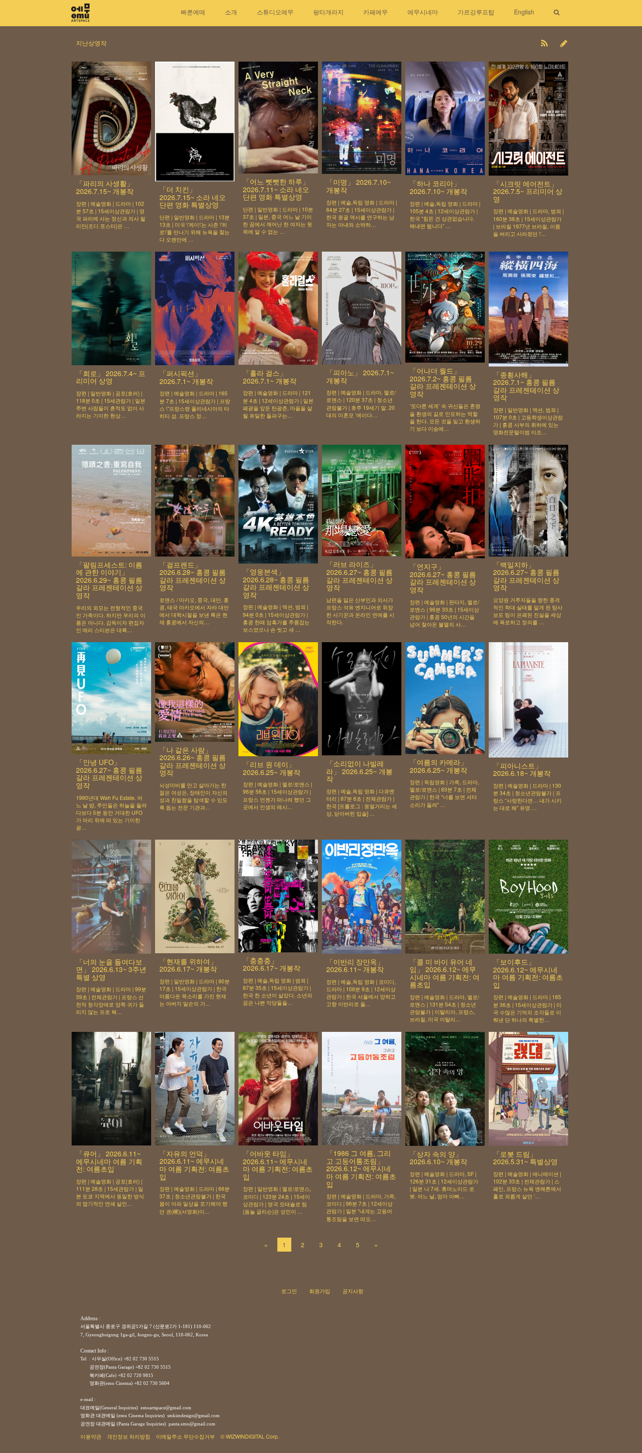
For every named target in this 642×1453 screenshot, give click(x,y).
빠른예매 (193, 11)
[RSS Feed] (544, 42)
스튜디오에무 (275, 11)
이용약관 (90, 1436)
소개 (231, 11)
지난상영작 (91, 42)
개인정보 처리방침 (128, 1436)
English (524, 11)
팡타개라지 (328, 11)
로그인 (289, 1290)
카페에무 (375, 11)
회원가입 (319, 1290)
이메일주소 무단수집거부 (185, 1436)
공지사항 (352, 1290)
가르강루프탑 (476, 11)
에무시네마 (422, 11)
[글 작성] (564, 42)
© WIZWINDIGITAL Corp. (250, 1436)
